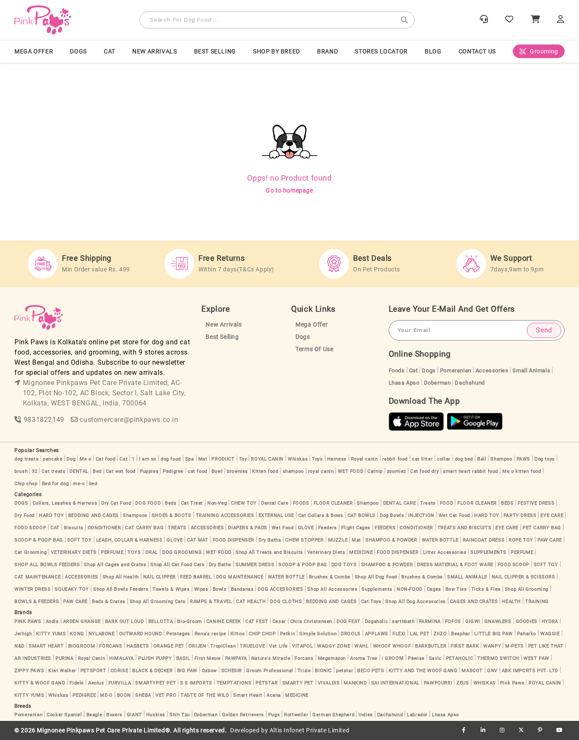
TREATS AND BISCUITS (464, 528)
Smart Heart (247, 695)
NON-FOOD (410, 589)
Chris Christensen (311, 621)
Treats (428, 503)
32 (34, 471)
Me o (85, 459)
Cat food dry (424, 471)
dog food (171, 459)
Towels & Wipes (171, 589)
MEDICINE (361, 552)
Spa (189, 459)
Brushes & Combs (330, 577)
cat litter (422, 459)
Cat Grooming (30, 552)
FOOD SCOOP (30, 528)
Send (544, 330)
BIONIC (323, 670)
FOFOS (453, 621)
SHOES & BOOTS (172, 515)
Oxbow (209, 670)
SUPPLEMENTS (488, 552)
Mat (203, 459)
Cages (434, 589)
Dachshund (469, 383)
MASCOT (472, 670)
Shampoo (501, 459)
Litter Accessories (445, 552)
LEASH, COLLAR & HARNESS (129, 540)
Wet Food (283, 528)
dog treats (26, 459)
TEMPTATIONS (234, 683)
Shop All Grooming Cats (158, 601)
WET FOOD (350, 471)
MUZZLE (338, 540)
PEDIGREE (84, 695)
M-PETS (514, 646)
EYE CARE (551, 515)
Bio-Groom (189, 621)
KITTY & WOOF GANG (39, 683)
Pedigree (173, 471)
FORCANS (110, 646)
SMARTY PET (298, 683)
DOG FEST (349, 621)
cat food (197, 471)
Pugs (274, 715)
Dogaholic (376, 621)
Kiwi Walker (62, 670)
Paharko (526, 634)
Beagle (94, 715)
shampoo (293, 471)
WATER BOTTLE (440, 540)
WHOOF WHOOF (392, 646)
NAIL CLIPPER (159, 577)
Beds (170, 503)
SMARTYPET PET (155, 683)
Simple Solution (318, 634)
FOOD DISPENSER (233, 540)
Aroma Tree (364, 658)
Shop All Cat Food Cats (177, 564)
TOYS (134, 552)
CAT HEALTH (251, 601)
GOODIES (526, 621)
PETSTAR (267, 683)
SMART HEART (46, 646)
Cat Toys (371, 601)
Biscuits (74, 528)
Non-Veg (217, 503)
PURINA (65, 658)
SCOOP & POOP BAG (38, 540)
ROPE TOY (521, 540)
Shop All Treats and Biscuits (269, 552)
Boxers (114, 715)
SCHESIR (231, 670)
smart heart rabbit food (470, 471)
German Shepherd (333, 715)
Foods (397, 370)
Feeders (327, 528)
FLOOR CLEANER (333, 503)
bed (93, 483)
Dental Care (275, 503)
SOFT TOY (79, 540)
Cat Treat (192, 503)
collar (444, 459)
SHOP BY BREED (276, 51)
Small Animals (531, 370)
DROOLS (351, 634)
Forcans (304, 658)
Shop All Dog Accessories (415, 601)
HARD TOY (51, 515)
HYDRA (550, 621)
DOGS (78, 51)
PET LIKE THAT (546, 646)
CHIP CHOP (262, 634)
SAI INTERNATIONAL (395, 683)
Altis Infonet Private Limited (309, 730)
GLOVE (306, 528)
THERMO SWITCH (498, 658)
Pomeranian (455, 370)
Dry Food (24, 515)
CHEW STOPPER (304, 540)
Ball (481, 459)
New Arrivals (154, 51)
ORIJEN (197, 646)
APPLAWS (376, 634)
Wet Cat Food (454, 515)
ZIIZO (440, 634)
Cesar (279, 621)
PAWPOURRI (438, 683)
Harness (337, 459)
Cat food (106, 459)
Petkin (287, 634)
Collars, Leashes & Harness (65, 503)
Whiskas (298, 459)
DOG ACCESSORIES (280, 589)
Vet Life (278, 646)
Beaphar (460, 634)
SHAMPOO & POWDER (391, 540)
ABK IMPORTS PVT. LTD (530, 670)
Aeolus (96, 683)
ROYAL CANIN (267, 459)
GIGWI (472, 621)
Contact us (477, 51)
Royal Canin (92, 658)
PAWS (523, 459)
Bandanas (242, 589)
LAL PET (419, 634)
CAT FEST (256, 621)
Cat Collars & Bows (320, 515)
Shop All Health (121, 577)
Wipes (201, 589)
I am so (147, 459)
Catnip (375, 471)
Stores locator (381, 51)
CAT (109, 51)
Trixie (304, 670)
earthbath (403, 621)
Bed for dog (55, 483)
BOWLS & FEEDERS (36, 601)
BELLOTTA (160, 621)
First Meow (208, 658)
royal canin (321, 471)
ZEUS (463, 683)
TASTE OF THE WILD (205, 695)
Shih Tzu (180, 715)
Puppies (149, 471)
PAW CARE (549, 540)
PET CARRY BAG (542, 528)
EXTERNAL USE (276, 515)
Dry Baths (270, 540)
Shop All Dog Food (376, 577)
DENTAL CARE (399, 503)
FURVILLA (120, 683)
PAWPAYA (236, 658)
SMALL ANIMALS (467, 577)
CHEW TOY (244, 503)
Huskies (155, 715)
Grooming (544, 51)
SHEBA (143, 695)
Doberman (437, 383)
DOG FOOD (148, 503)
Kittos (238, 634)
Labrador (417, 715)
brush (21, 471)
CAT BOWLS (362, 515)
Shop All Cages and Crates (115, 564)
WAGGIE (550, 634)
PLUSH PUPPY (155, 658)
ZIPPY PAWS (29, 670)
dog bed (464, 459)
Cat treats (53, 471)
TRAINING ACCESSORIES (225, 515)
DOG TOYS (344, 564)
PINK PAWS (27, 621)
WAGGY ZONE (333, 646)
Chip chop (25, 483)
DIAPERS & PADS (247, 528)
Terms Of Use (314, 349)
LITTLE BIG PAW (493, 634)
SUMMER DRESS (255, 564)
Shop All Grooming (526, 589)
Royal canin (364, 459)
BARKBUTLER (430, 646)
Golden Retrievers (243, 715)
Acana (274, 695)
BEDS (507, 503)
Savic (435, 658)
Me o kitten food (521, 471)
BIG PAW (187, 670)
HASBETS (138, 646)
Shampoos (135, 515)
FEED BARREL (196, 577)
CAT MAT (197, 540)
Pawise (416, 658)
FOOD (446, 503)
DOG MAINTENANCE (240, 577)
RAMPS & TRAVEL (211, 601)
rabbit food (395, 459)
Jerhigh (23, 634)
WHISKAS (484, 683)
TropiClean (223, 646)
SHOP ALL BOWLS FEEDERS (47, 564)
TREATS (177, 528)
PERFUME (112, 552)
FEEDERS (385, 528)
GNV (492, 670)
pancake (52, 459)
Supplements (377, 589)
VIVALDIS (329, 683)
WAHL (361, 646)
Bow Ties (456, 589)
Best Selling (215, 51)
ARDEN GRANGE (82, 621)
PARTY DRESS (520, 515)
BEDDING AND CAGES (93, 515)
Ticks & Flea (486, 589)
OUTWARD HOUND (140, 634)
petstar (344, 670)
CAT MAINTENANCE (37, 577)
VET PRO (166, 695)
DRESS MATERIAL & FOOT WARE (455, 564)
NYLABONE (102, 634)
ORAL (151, 552)
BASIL (183, 658)
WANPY (492, 646)
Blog (433, 51)
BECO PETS (370, 670)
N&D (19, 646)
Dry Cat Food (116, 503)
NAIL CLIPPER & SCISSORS (523, 577)
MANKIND (355, 683)
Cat (413, 370)
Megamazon (332, 658)
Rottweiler (296, 715)
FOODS (301, 503)
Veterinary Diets (326, 552)
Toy (243, 459)
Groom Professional (269, 670)
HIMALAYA (121, 658)
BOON (124, 695)
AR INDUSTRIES (32, 658)
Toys (317, 459)
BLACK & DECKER (152, 670)
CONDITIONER (104, 528)
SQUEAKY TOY (72, 589)
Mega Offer (33, 51)
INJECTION (421, 515)
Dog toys (544, 459)
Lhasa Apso (404, 383)
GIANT (134, 715)
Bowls (220, 589)
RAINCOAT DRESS (483, 540)
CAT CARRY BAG (144, 528)
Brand (327, 51)
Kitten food (265, 471)
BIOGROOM (81, 646)
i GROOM (393, 658)
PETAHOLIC (459, 658)
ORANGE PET (168, 646)
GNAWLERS (498, 621)
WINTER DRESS (32, 589)
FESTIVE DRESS (536, 503)
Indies (366, 715)
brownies (237, 471)
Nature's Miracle (271, 658)
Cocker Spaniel (64, 715)
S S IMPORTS (196, 683)
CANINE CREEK (223, 621)
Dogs (302, 337)
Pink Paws (512, 683)
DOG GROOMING (182, 552)
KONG (77, 634)
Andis (52, 621)
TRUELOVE (252, 646)
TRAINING (537, 601)
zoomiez (396, 471)
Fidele (77, 683)
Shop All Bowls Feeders (120, 589)
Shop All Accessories (332, 589)
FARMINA (430, 621)
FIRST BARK (465, 646)
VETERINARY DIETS (74, 552)
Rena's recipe (210, 634)
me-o (78, 483)
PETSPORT (93, 670)
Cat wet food (121, 471)
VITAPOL (302, 646)
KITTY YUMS (51, 634)
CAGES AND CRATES (474, 601)
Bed (97, 471)
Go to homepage (289, 190)
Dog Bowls (392, 515)
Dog (71, 459)
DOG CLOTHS (286, 601)
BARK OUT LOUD (124, 621)
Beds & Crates (108, 601)
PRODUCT (223, 459)
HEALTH (511, 601)
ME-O (106, 695)
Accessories (492, 370)
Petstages (178, 634)
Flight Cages (355, 528)
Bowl (217, 471)
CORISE (119, 670)
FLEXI (399, 634)
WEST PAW (536, 658)
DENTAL (79, 471)
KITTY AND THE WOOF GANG (423, 670)
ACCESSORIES (207, 528)
